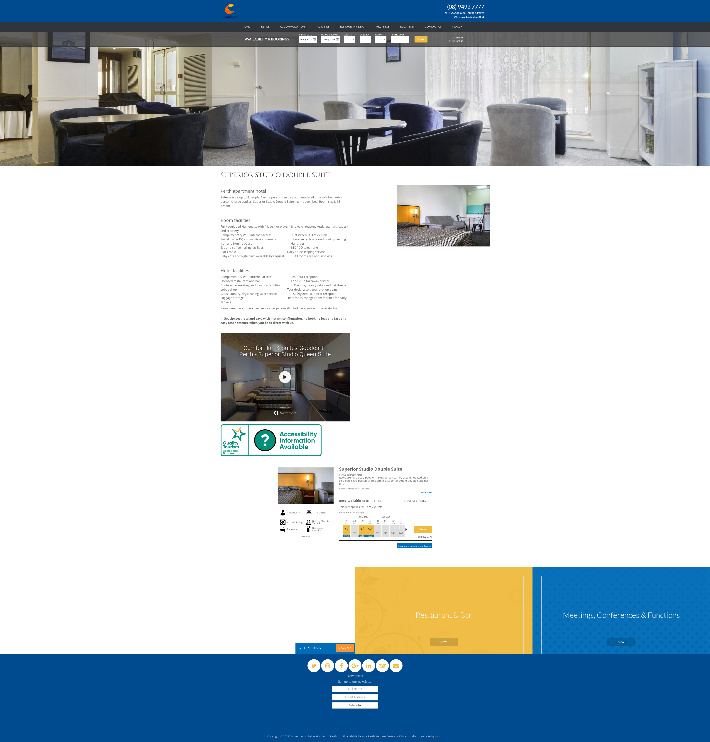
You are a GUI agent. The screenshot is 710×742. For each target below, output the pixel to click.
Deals (265, 26)
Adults (348, 34)
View (444, 642)
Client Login (457, 38)
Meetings (382, 26)
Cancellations (456, 41)
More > (457, 26)
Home (246, 26)
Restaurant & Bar (352, 26)
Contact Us (433, 26)
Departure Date (330, 34)
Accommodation (292, 26)
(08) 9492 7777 (465, 6)
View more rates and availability (414, 545)
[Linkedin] (368, 665)
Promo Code (397, 34)
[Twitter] (314, 665)
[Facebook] (341, 665)
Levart (439, 736)
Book (421, 39)
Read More (426, 492)
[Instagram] (327, 665)
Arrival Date (305, 34)
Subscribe (355, 705)
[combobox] (349, 39)
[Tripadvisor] (382, 665)
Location (407, 26)
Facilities (322, 26)
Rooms (379, 34)
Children (364, 34)
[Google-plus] (355, 665)
